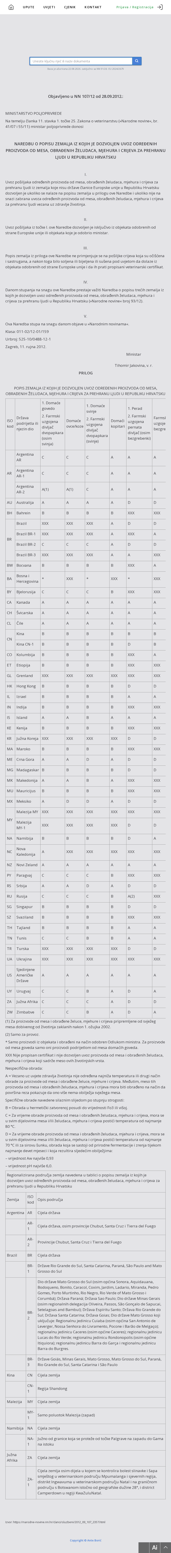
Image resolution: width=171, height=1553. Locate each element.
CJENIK (70, 7)
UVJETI (49, 7)
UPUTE (29, 7)
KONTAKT (93, 7)
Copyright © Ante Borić (85, 1540)
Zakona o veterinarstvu (97, 120)
